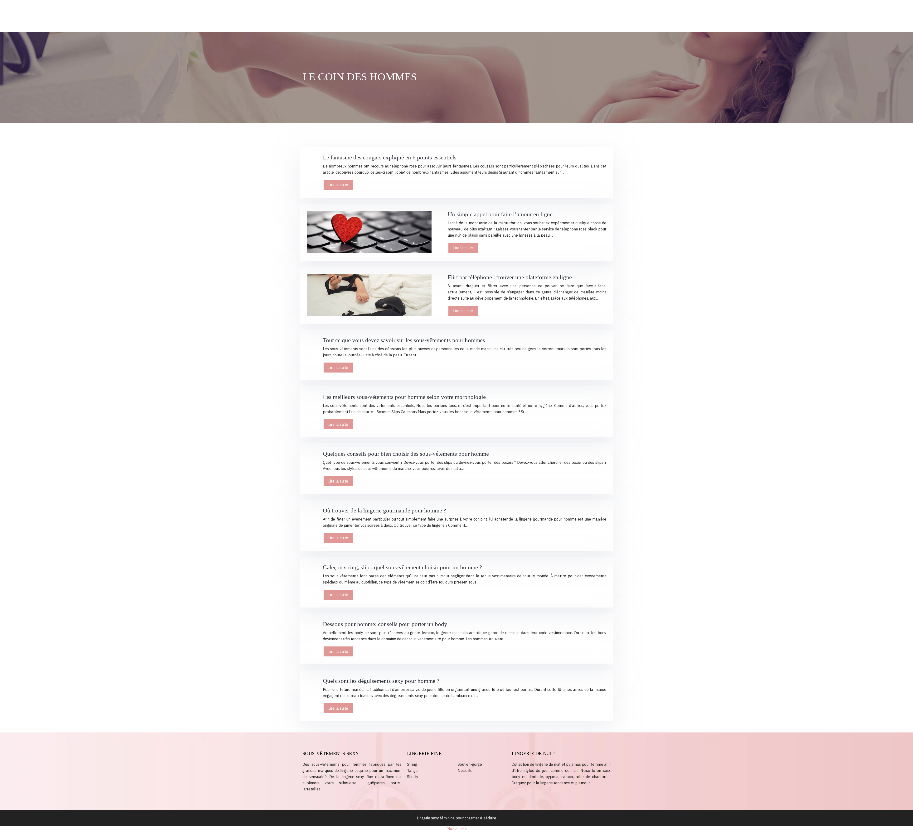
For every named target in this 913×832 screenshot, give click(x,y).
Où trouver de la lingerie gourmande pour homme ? (384, 510)
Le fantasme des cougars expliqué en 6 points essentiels (389, 157)
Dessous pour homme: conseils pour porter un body (385, 624)
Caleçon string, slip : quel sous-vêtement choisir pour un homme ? (402, 567)
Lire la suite (338, 184)
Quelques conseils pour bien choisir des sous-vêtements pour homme (406, 453)
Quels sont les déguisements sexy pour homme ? (381, 681)
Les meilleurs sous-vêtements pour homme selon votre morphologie (404, 397)
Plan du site (457, 829)
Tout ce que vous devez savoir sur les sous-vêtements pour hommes (404, 340)
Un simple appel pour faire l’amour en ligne (500, 214)
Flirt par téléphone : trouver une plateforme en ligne (510, 277)
